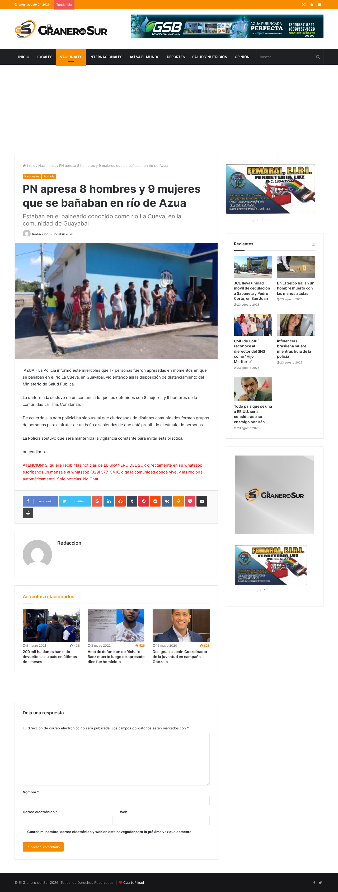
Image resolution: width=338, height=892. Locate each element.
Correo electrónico (40, 812)
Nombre (31, 792)
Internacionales (106, 57)
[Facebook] (314, 883)
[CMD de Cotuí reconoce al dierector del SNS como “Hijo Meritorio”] (253, 325)
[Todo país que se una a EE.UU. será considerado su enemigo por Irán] (253, 389)
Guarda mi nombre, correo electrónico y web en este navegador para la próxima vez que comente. (110, 832)
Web (123, 812)
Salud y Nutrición (209, 57)
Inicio (23, 57)
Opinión (242, 57)
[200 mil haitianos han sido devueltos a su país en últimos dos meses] (51, 625)
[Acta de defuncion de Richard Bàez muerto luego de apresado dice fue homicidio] (116, 625)
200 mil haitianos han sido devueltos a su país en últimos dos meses (50, 656)
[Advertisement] (169, 110)
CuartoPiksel (133, 882)
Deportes (176, 57)
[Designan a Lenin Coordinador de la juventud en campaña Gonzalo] (181, 625)
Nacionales (71, 57)
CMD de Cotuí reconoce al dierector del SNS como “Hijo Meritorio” (249, 351)
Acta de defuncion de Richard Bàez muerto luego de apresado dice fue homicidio (116, 656)
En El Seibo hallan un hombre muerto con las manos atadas (295, 288)
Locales (44, 57)
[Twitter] (320, 883)
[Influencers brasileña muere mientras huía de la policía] (296, 325)
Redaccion (40, 234)
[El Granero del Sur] (61, 29)
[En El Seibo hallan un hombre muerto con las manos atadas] (296, 267)
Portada (49, 176)
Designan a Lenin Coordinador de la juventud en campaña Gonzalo (180, 656)
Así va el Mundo (144, 57)
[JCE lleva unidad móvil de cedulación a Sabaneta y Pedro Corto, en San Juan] (253, 267)
